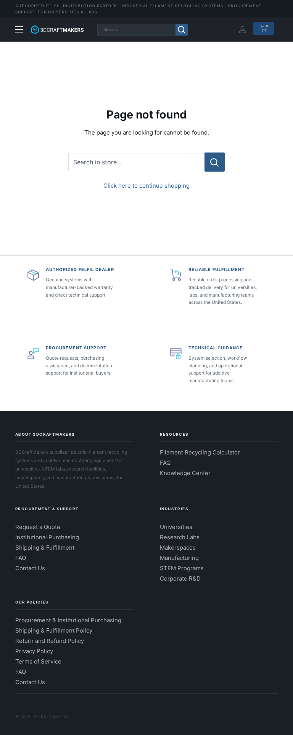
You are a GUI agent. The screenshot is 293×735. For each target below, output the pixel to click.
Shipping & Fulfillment (44, 547)
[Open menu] (19, 29)
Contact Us (30, 568)
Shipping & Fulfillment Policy (53, 630)
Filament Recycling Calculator (200, 452)
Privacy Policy (34, 651)
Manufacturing (179, 557)
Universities (176, 527)
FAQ (165, 462)
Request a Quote (37, 527)
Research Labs (180, 537)
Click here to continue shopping (146, 185)
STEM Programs (182, 568)
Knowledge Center (185, 473)
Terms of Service (38, 661)
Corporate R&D (180, 578)
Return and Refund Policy (49, 640)
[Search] (181, 30)
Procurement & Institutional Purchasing (68, 620)
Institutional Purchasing (47, 537)
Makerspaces (178, 547)
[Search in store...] (214, 162)
